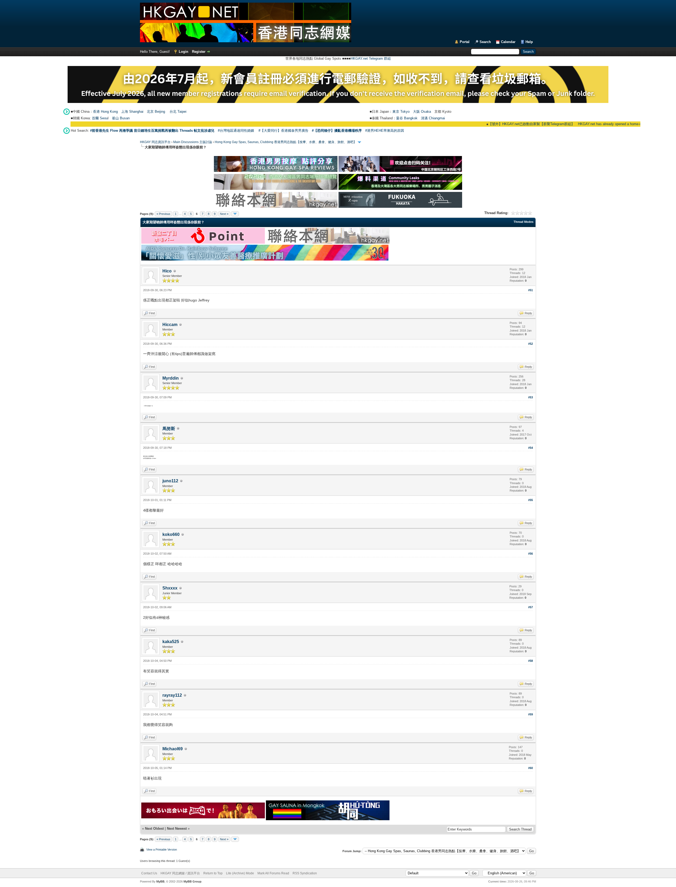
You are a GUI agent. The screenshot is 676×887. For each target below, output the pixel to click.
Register (198, 52)
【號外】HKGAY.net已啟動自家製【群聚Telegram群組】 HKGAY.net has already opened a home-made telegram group (554, 124)
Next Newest (177, 829)
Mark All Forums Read (273, 873)
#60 (530, 768)
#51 (530, 290)
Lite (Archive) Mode (240, 873)
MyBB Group (192, 881)
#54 (530, 447)
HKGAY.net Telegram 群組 (371, 58)
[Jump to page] (235, 213)
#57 (530, 607)
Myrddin (170, 378)
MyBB (160, 881)
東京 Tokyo (401, 112)
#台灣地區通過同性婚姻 (236, 131)
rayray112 (172, 695)
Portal (465, 42)
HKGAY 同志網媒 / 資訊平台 (180, 873)
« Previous (163, 213)
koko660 (171, 534)
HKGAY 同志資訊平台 (155, 142)
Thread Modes (523, 221)
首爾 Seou (100, 118)
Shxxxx (169, 588)
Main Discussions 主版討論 (192, 142)
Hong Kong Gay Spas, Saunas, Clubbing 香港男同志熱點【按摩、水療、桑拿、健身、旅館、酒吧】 (285, 142)
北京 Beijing (156, 112)
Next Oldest (154, 829)
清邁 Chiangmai (433, 118)
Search (485, 42)
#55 (530, 500)
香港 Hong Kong (105, 112)
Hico (167, 271)
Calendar (508, 42)
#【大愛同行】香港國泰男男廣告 (283, 131)
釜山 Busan (121, 118)
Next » (224, 213)
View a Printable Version (161, 849)
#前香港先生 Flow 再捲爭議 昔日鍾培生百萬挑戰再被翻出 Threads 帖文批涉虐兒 (152, 131)
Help (529, 42)
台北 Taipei (178, 112)
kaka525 (170, 641)
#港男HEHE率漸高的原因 (384, 131)
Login (183, 52)
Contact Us (149, 873)
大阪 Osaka (422, 112)
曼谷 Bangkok (406, 118)
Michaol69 (172, 749)
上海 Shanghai (132, 112)
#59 (530, 714)
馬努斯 (168, 428)
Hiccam (169, 324)
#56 (530, 553)
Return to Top (213, 873)
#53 (530, 397)
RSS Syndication (305, 873)
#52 (530, 343)
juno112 (170, 481)
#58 (530, 660)
